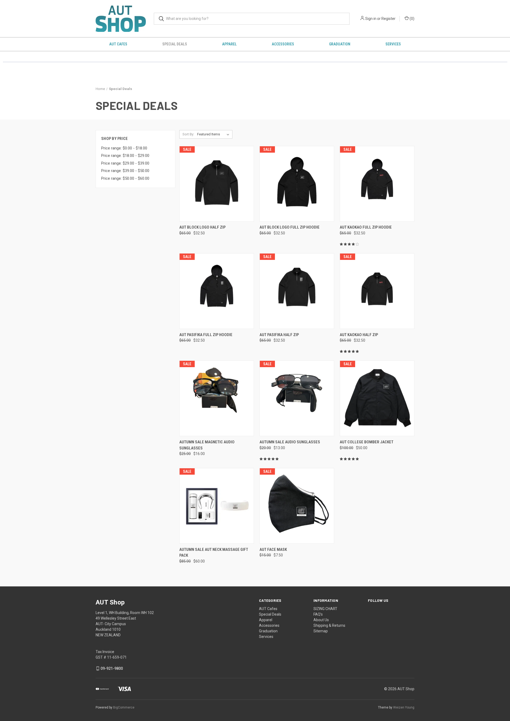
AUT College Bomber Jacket (366, 442)
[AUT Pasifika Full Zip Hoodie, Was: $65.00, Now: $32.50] (216, 291)
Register (388, 18)
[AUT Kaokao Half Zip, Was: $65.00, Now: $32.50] (377, 291)
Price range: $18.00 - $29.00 (125, 155)
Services (393, 44)
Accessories (283, 44)
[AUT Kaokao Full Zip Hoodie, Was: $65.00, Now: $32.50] (377, 184)
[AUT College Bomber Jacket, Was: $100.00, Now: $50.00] (377, 398)
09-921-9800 (112, 668)
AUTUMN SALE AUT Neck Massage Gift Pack (213, 552)
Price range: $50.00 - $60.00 (125, 178)
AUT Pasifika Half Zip (279, 334)
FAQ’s (318, 614)
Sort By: (188, 134)
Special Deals (174, 44)
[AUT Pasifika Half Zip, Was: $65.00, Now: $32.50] (297, 291)
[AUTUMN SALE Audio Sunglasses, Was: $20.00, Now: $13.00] (297, 398)
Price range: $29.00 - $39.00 (125, 163)
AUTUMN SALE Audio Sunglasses (290, 442)
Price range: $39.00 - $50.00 (125, 170)
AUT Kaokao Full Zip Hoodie (366, 227)
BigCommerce (123, 707)
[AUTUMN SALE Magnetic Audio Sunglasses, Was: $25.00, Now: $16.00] (216, 398)
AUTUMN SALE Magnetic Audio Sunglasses (207, 445)
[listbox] (214, 134)
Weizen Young (403, 707)
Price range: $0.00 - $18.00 (124, 148)
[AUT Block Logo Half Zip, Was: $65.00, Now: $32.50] (216, 184)
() (411, 18)
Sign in (370, 18)
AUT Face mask (273, 549)
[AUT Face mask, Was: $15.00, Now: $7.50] (297, 506)
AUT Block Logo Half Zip (202, 227)
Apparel (229, 44)
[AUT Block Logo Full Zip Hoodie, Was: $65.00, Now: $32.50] (297, 184)
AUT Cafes (118, 44)
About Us (321, 620)
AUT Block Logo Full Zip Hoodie (290, 227)
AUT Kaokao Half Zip (359, 334)
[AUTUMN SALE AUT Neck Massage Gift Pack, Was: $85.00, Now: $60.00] (216, 506)
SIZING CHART (325, 609)
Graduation (339, 44)
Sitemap (320, 631)
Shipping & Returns (329, 625)
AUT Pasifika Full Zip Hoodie (205, 334)
